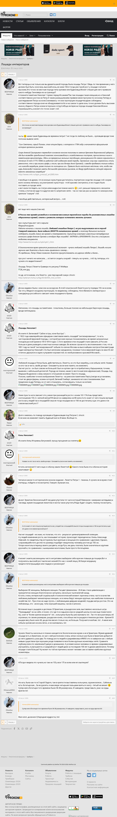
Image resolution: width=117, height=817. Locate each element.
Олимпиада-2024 (12, 781)
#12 (113, 475)
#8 (114, 391)
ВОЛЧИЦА (6, 68)
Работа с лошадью (73, 773)
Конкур (8, 776)
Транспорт (49, 779)
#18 (113, 658)
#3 (114, 205)
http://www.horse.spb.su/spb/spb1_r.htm (36, 242)
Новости (8, 21)
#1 (114, 80)
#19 (113, 678)
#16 (113, 574)
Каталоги (49, 21)
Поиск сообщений (22, 40)
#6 (114, 324)
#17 (113, 629)
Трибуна (68, 776)
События (69, 779)
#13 (113, 495)
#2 (114, 114)
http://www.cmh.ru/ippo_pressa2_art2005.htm (38, 174)
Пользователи (44, 35)
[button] (26, 35)
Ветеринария (71, 781)
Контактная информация (98, 787)
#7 (114, 358)
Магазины (29, 776)
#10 (113, 431)
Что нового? (19, 35)
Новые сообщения (7, 40)
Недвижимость (51, 781)
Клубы (28, 773)
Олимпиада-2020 (12, 784)
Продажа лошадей (53, 784)
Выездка (9, 773)
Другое (8, 787)
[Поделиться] (110, 80)
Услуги (48, 773)
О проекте (91, 782)
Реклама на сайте (94, 784)
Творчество (70, 784)
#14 (113, 515)
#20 (113, 698)
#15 (113, 554)
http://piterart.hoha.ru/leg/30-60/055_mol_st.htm (39, 278)
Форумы (7, 35)
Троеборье (9, 779)
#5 (114, 303)
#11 (113, 451)
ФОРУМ (6, 27)
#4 (114, 283)
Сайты (28, 779)
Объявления (34, 21)
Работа (48, 776)
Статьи (19, 21)
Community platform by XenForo (58, 764)
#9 (114, 411)
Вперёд (11, 74)
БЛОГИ (61, 21)
